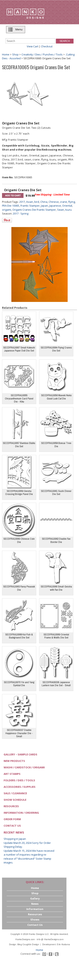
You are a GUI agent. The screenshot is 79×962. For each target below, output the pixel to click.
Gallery (35, 898)
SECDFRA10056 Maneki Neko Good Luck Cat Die (56, 397)
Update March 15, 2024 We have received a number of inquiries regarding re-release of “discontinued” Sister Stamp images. (29, 856)
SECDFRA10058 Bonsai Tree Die (56, 444)
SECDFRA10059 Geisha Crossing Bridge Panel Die (19, 492)
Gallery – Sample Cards (20, 754)
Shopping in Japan (15, 839)
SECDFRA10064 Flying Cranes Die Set (56, 349)
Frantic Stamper (30, 205)
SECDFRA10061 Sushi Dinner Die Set (56, 492)
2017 (22, 202)
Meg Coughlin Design (28, 944)
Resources (11, 806)
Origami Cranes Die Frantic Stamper (34, 209)
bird (36, 202)
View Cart (32, 46)
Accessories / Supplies (19, 787)
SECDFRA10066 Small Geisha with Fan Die (56, 588)
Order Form (12, 819)
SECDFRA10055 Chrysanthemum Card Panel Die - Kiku (19, 398)
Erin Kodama (63, 944)
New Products (14, 761)
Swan (60, 209)
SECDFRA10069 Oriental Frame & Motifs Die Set (56, 636)
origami (6, 209)
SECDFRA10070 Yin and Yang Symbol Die (19, 684)
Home (5, 54)
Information (34, 909)
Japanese (55, 205)
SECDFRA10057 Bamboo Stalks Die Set (19, 444)
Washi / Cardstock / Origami (24, 767)
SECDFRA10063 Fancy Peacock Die (19, 588)
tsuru (68, 209)
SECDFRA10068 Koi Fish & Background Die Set (19, 636)
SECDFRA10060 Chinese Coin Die (19, 540)
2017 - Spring (20, 213)
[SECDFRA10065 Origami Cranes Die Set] (27, 94)
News (34, 904)
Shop (15, 54)
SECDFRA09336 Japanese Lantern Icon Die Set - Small (56, 684)
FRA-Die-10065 (10, 205)
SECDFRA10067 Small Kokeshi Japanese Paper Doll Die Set (19, 349)
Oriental (67, 205)
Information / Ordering (21, 812)
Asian (29, 202)
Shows (34, 919)
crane (63, 202)
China (43, 202)
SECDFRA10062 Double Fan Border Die (56, 540)
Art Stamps (12, 774)
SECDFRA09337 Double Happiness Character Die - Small (19, 733)
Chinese (54, 202)
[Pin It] (7, 220)
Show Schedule (15, 800)
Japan (44, 205)
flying (71, 202)
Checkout (46, 46)
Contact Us (12, 825)
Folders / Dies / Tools (19, 780)
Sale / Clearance (15, 793)
